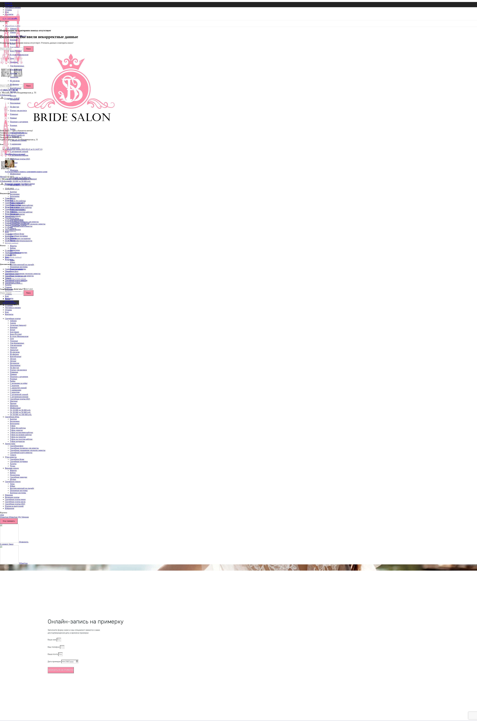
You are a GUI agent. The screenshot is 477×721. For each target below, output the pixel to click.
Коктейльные (15, 88)
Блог (7, 232)
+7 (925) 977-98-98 (9, 90)
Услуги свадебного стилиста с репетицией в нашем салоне (26, 172)
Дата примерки (54, 661)
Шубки (13, 255)
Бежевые (13, 40)
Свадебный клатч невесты (16, 280)
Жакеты (13, 246)
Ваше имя (52, 640)
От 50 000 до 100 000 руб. (21, 185)
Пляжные (14, 114)
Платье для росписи (18, 110)
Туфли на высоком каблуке (21, 205)
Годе (12, 58)
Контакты (9, 236)
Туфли (12, 198)
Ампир (13, 32)
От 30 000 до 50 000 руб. (20, 181)
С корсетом (15, 148)
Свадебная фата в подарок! (15, 154)
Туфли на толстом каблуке (21, 212)
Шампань (14, 170)
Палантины (15, 250)
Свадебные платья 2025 (20, 159)
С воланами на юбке (18, 383)
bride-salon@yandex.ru (15, 135)
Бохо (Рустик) (16, 334)
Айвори (13, 29)
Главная (8, 198)
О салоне (9, 227)
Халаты (8, 285)
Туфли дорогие (16, 430)
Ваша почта (53, 654)
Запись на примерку (9, 303)
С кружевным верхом (19, 155)
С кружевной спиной (19, 151)
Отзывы (8, 234)
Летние (13, 96)
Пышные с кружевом (19, 122)
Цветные (14, 401)
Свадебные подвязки (19, 236)
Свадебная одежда (12, 216)
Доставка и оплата (13, 229)
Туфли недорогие (17, 441)
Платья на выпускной (14, 221)
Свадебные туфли (12, 282)
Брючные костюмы (18, 493)
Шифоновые (15, 174)
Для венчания (16, 70)
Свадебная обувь (12, 218)
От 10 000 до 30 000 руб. (20, 177)
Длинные (14, 62)
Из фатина (14, 84)
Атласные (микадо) (18, 325)
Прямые (13, 118)
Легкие (13, 92)
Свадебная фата (11, 271)
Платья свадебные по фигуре (17, 223)
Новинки (9, 200)
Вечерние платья (12, 207)
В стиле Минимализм (19, 55)
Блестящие (14, 332)
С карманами (15, 144)
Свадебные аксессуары (14, 209)
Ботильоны (14, 196)
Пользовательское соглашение (18, 238)
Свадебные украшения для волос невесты (22, 274)
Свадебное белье (17, 234)
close (2, 515)
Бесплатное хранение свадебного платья (20, 184)
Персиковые (15, 103)
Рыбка (12, 129)
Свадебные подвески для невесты (19, 276)
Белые (12, 330)
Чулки (12, 466)
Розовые (13, 125)
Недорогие (14, 99)
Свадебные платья (12, 205)
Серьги (8, 278)
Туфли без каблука (18, 201)
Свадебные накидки (18, 477)
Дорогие (13, 73)
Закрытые (14, 77)
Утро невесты (11, 212)
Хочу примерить (9, 521)
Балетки (13, 192)
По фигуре (14, 107)
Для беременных (17, 66)
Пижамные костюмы (19, 267)
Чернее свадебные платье (15, 225)
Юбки (12, 262)
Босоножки (15, 194)
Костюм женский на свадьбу (22, 264)
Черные (13, 403)
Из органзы (15, 81)
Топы (12, 484)
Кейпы (13, 248)
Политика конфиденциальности (18, 241)
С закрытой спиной (18, 388)
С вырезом (14, 385)
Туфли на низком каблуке (21, 207)
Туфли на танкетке (18, 437)
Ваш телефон (54, 647)
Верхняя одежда (12, 214)
